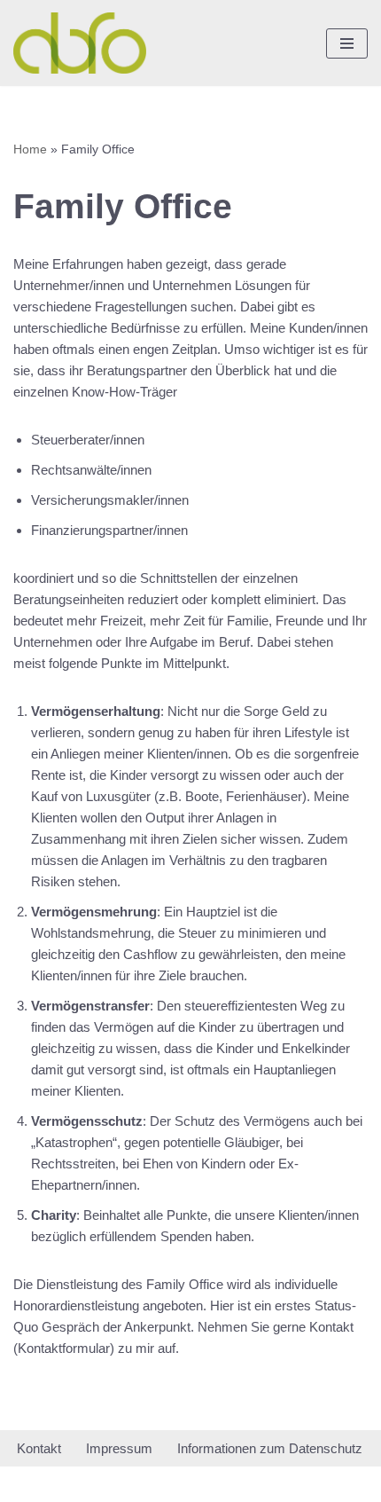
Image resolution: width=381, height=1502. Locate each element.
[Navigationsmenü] (347, 43)
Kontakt (39, 1448)
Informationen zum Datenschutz (269, 1448)
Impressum (119, 1448)
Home (30, 149)
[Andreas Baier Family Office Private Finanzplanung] (79, 43)
